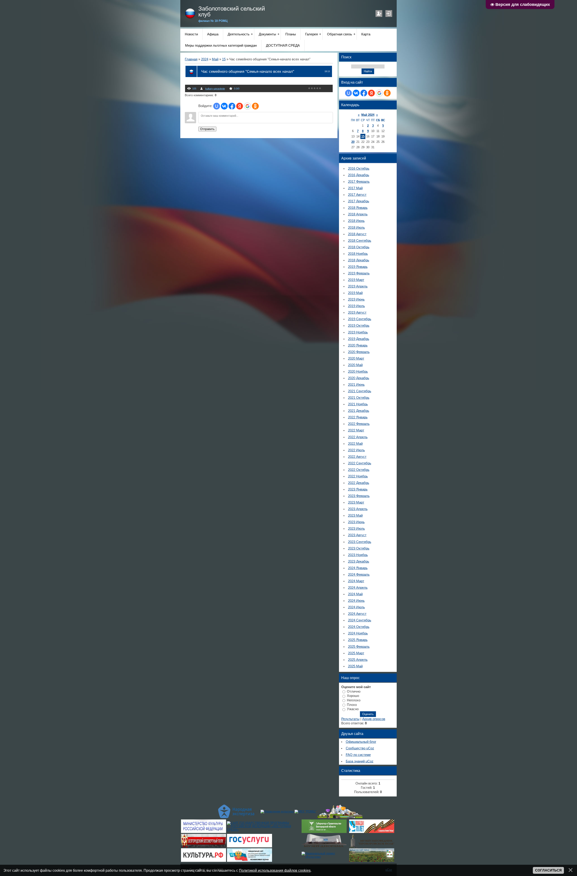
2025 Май (355, 666)
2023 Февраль (359, 496)
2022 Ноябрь (358, 476)
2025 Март (356, 653)
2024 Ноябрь (358, 633)
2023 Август (357, 535)
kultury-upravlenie (215, 88)
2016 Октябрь (358, 168)
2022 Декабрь (358, 483)
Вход (388, 13)
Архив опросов (373, 719)
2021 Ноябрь (358, 404)
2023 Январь (358, 489)
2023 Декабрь (358, 561)
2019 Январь (358, 267)
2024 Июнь (356, 600)
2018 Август (357, 234)
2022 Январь (358, 417)
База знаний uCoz (359, 761)
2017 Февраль (359, 181)
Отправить (207, 129)
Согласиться (548, 870)
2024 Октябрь (358, 627)
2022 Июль (356, 450)
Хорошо (353, 696)
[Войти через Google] (247, 106)
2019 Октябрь (358, 325)
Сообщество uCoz (360, 748)
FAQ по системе (358, 755)
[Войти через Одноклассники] (255, 106)
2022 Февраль (359, 424)
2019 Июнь (356, 299)
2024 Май (355, 594)
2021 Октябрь (358, 397)
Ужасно (353, 709)
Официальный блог (361, 742)
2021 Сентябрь (359, 391)
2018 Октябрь (358, 247)
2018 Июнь (356, 221)
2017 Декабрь (358, 201)
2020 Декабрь (358, 378)
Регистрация (379, 13)
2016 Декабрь (358, 175)
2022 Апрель (358, 437)
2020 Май (355, 365)
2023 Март (356, 502)
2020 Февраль (359, 352)
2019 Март (356, 280)
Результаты (350, 719)
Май (215, 59)
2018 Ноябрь (358, 254)
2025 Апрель (358, 660)
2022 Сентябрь (359, 463)
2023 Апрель (358, 509)
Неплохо (353, 700)
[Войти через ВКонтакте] (224, 106)
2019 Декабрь (358, 339)
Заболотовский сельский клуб (231, 11)
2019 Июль (356, 306)
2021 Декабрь (358, 411)
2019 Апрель (358, 286)
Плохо (352, 704)
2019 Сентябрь (359, 319)
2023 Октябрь (358, 548)
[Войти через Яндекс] (239, 106)
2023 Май (355, 515)
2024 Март (356, 581)
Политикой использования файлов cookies (275, 870)
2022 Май (355, 443)
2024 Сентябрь (359, 620)
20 (353, 142)
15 (224, 59)
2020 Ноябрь (358, 371)
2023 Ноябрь (358, 555)
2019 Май (355, 293)
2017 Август (357, 194)
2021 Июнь (356, 384)
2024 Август (357, 614)
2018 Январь (358, 208)
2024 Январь (358, 568)
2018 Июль (356, 227)
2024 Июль (356, 607)
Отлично (353, 691)
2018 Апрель (358, 214)
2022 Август (357, 457)
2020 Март (356, 358)
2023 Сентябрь (359, 542)
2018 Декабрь (358, 260)
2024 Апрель (358, 587)
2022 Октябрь (358, 470)
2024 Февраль (359, 574)
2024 (204, 59)
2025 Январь (358, 640)
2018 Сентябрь (359, 240)
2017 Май (355, 188)
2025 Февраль (359, 646)
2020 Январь (358, 345)
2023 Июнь (356, 522)
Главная (191, 59)
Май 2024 (367, 114)
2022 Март (356, 430)
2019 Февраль (359, 273)
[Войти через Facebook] (232, 106)
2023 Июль (356, 528)
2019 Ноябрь (358, 332)
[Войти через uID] (216, 106)
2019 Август (357, 312)
